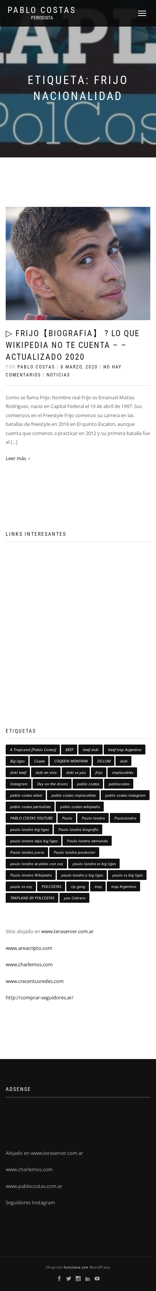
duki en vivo (46, 772)
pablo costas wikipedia (80, 806)
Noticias (58, 375)
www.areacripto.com (29, 948)
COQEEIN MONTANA (71, 761)
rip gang (78, 886)
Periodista (42, 18)
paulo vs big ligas (127, 875)
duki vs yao (76, 772)
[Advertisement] (78, 626)
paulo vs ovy (21, 886)
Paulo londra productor (74, 852)
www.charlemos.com (29, 964)
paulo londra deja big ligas (34, 840)
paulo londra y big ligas (82, 875)
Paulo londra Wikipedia (31, 875)
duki (124, 761)
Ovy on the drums (52, 783)
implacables (122, 772)
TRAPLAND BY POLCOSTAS (32, 897)
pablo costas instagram (125, 795)
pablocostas (119, 783)
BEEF (69, 749)
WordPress (99, 1267)
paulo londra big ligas (29, 829)
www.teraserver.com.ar (67, 931)
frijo (99, 772)
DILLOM (104, 761)
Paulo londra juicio (27, 852)
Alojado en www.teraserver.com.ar (44, 1153)
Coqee (39, 761)
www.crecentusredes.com (35, 981)
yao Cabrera (75, 897)
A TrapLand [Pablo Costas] (33, 749)
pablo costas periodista (30, 806)
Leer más (16, 458)
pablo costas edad (26, 795)
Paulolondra (125, 818)
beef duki (91, 749)
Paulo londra (93, 818)
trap (98, 886)
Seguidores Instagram (30, 1202)
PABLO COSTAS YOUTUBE (31, 818)
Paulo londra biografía (78, 829)
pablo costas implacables (73, 795)
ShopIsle (55, 1267)
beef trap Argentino (125, 749)
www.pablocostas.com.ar (34, 1186)
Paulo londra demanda (87, 840)
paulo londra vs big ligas (94, 863)
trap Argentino (123, 886)
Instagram (19, 783)
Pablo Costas (42, 10)
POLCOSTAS (51, 886)
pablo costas (88, 783)
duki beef (18, 772)
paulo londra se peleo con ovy (36, 863)
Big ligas (17, 761)
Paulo (67, 818)
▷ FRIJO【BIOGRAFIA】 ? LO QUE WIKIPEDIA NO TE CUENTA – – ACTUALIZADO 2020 (73, 345)
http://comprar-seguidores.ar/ (39, 997)
